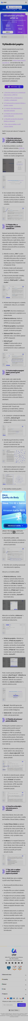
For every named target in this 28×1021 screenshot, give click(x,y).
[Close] (14, 532)
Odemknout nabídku (14, 526)
